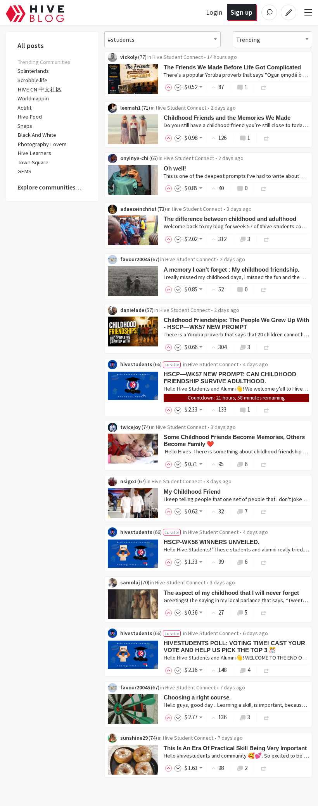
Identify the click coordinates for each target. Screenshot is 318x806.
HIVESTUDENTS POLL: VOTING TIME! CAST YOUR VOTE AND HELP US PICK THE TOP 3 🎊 (234, 646)
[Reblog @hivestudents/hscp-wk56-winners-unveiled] (263, 561)
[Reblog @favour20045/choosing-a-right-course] (266, 717)
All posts (30, 45)
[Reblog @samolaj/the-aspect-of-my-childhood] (263, 612)
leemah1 (130, 107)
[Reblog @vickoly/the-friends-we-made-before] (263, 87)
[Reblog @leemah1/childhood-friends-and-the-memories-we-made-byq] (266, 137)
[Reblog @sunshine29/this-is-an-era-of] (263, 768)
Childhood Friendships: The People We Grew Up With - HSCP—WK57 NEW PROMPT (236, 323)
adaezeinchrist (138, 208)
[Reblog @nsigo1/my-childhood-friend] (263, 511)
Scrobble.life (32, 80)
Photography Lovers (42, 144)
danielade (132, 310)
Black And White (36, 134)
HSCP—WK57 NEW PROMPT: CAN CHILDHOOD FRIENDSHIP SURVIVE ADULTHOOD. (230, 377)
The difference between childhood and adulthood (230, 218)
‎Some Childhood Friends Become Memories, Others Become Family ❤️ (234, 440)
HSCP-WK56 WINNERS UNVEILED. (211, 542)
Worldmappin (33, 98)
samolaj (130, 582)
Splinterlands (33, 70)
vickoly (128, 56)
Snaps (24, 125)
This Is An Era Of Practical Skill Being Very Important (235, 748)
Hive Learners (34, 153)
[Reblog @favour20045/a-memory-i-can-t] (263, 289)
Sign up (241, 12)
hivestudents (136, 364)
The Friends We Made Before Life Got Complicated (232, 67)
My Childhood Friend (192, 491)
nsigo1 (128, 481)
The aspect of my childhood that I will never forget (231, 592)
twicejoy (130, 427)
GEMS (24, 171)
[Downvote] (178, 87)
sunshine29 (134, 737)
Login (214, 12)
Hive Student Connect (177, 56)
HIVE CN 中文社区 (39, 89)
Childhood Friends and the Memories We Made (227, 117)
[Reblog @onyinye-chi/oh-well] (263, 188)
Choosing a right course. (197, 697)
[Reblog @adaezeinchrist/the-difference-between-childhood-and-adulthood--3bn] (266, 239)
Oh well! (175, 168)
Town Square (32, 162)
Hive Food (29, 116)
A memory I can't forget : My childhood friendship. (231, 269)
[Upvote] (170, 87)
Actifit (24, 107)
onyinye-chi (134, 158)
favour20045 (135, 259)
